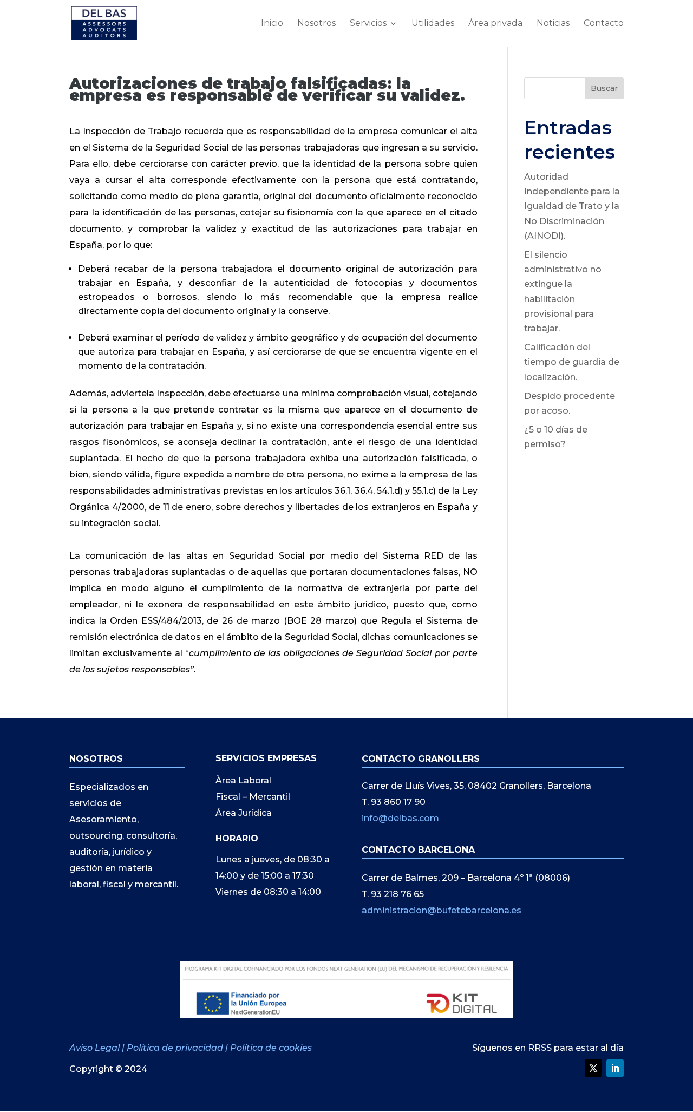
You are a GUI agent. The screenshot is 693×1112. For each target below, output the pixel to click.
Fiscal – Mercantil (252, 797)
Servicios (368, 23)
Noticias (553, 23)
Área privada (495, 23)
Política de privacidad (175, 1048)
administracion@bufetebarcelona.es (441, 910)
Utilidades (432, 23)
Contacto (604, 23)
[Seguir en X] (593, 1068)
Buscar (604, 88)
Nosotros (316, 23)
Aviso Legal (95, 1048)
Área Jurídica (243, 813)
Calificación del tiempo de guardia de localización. (571, 362)
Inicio (272, 23)
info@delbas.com (400, 818)
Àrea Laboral (243, 781)
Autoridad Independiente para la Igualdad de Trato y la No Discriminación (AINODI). (572, 206)
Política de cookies (271, 1048)
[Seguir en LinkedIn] (615, 1068)
